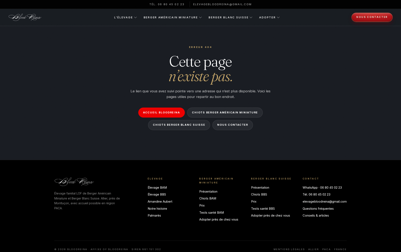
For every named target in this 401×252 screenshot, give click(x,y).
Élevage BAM (157, 187)
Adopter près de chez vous (218, 219)
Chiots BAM (207, 198)
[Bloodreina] (25, 17)
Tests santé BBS (263, 209)
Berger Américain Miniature (171, 17)
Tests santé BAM (211, 212)
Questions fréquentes (318, 209)
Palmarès (154, 215)
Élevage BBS (157, 194)
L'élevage (123, 17)
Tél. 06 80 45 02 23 (167, 4)
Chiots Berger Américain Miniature (225, 112)
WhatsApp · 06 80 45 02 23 (322, 187)
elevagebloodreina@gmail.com (222, 4)
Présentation (208, 191)
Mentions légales (289, 249)
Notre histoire (157, 209)
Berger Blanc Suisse (229, 17)
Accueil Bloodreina (161, 112)
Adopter (267, 17)
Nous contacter (372, 17)
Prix (202, 205)
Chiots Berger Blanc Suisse (179, 124)
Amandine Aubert (160, 201)
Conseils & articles (316, 215)
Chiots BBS (259, 194)
